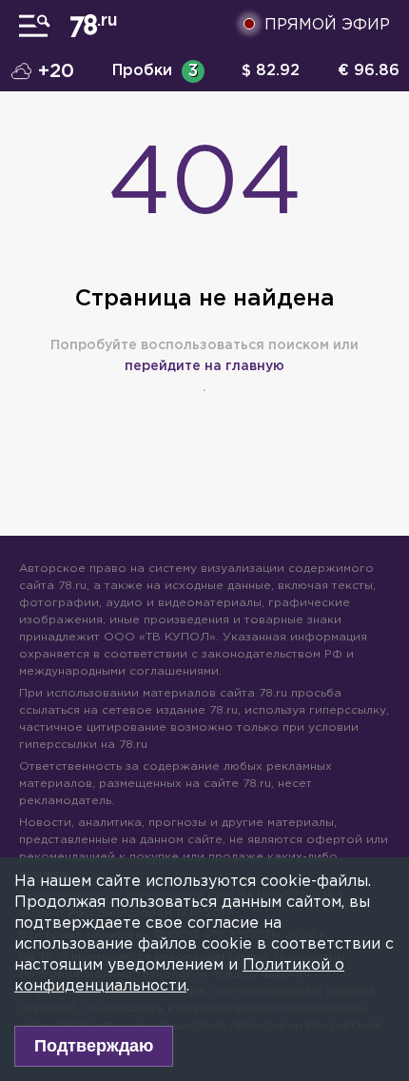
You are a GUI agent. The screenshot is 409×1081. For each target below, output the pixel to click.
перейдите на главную (204, 366)
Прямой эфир (327, 25)
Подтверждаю (93, 1045)
